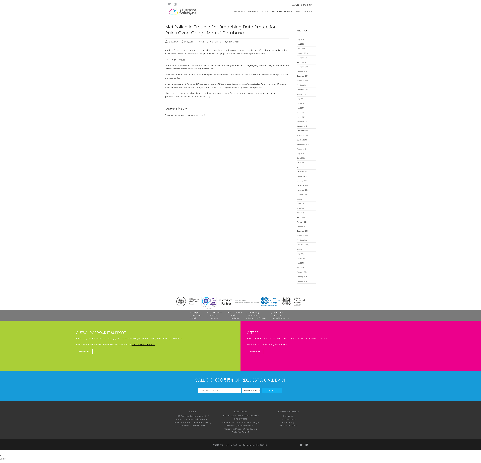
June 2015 (301, 258)
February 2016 (302, 222)
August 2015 (301, 249)
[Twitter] (169, 4)
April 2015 (300, 268)
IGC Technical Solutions (230, 445)
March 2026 (301, 49)
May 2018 (300, 163)
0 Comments (216, 42)
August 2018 (301, 149)
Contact (306, 11)
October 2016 (302, 194)
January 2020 (302, 71)
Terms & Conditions (288, 425)
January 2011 (302, 281)
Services (252, 11)
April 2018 (300, 167)
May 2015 (300, 263)
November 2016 (302, 190)
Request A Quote (288, 419)
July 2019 (300, 99)
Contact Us (288, 416)
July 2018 (300, 154)
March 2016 (301, 217)
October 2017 (302, 172)
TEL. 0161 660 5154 (301, 5)
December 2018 (302, 131)
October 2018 (302, 140)
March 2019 (301, 117)
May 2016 (300, 208)
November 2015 (302, 236)
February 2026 (302, 53)
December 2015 (302, 231)
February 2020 (302, 67)
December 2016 (302, 185)
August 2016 (301, 199)
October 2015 (302, 240)
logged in (182, 115)
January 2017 (302, 181)
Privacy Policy (288, 422)
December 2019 (302, 76)
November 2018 (302, 135)
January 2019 (302, 126)
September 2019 (303, 90)
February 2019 (302, 122)
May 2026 (300, 44)
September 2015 (303, 245)
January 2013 (302, 277)
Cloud (263, 11)
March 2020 (301, 62)
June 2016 (301, 204)
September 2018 (303, 144)
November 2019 (302, 81)
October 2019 (302, 85)
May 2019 (300, 108)
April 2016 (300, 213)
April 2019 (300, 112)
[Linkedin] (175, 4)
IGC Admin (173, 42)
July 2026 (300, 39)
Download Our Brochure (143, 344)
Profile (287, 11)
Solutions (238, 11)
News (297, 11)
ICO (183, 59)
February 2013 (302, 272)
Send (271, 391)
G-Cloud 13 (277, 11)
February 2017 (302, 176)
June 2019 (301, 103)
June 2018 (301, 158)
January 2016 (302, 226)
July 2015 (300, 254)
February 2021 (302, 58)
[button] (84, 351)
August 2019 (301, 94)
